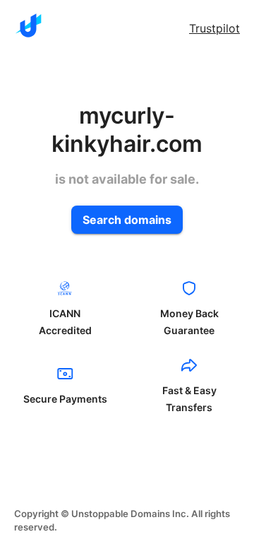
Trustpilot (214, 28)
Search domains (127, 220)
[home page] (28, 25)
